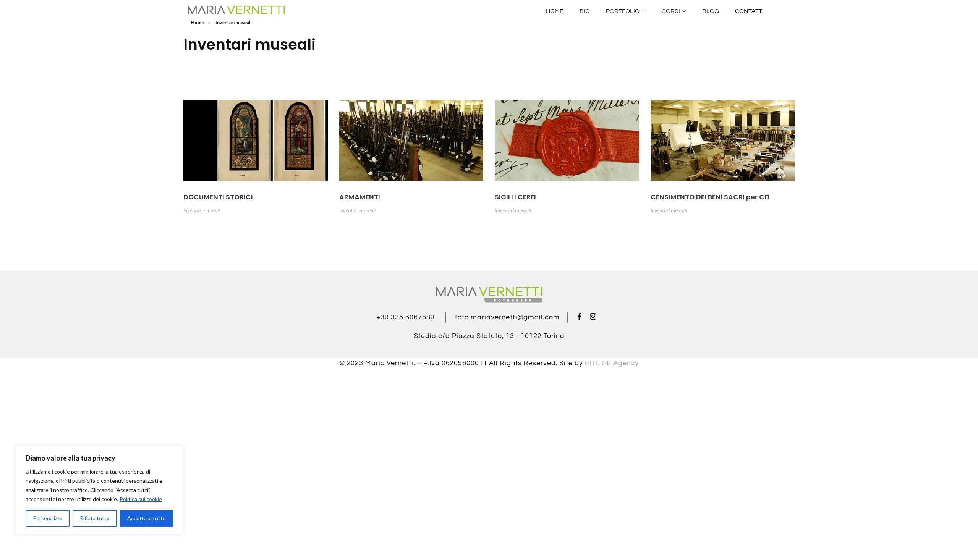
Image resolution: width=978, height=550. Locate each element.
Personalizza (47, 518)
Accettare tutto (146, 518)
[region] (99, 490)
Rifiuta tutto (95, 518)
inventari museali (201, 210)
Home (197, 22)
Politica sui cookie (141, 499)
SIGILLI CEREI (515, 197)
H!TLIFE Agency (612, 363)
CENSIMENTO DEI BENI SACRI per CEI (710, 197)
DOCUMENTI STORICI (218, 197)
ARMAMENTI (359, 197)
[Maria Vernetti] (236, 10)
